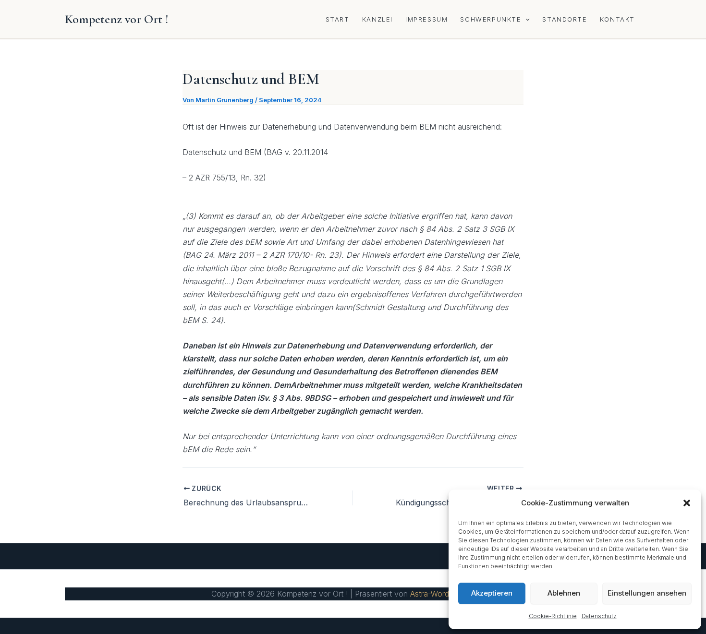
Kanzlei (377, 19)
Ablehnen (564, 593)
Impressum (426, 19)
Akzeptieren (491, 593)
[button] (687, 503)
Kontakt (617, 19)
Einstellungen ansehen (647, 593)
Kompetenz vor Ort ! (117, 19)
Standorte (564, 19)
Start (338, 19)
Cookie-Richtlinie (553, 616)
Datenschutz (599, 616)
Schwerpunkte (490, 19)
